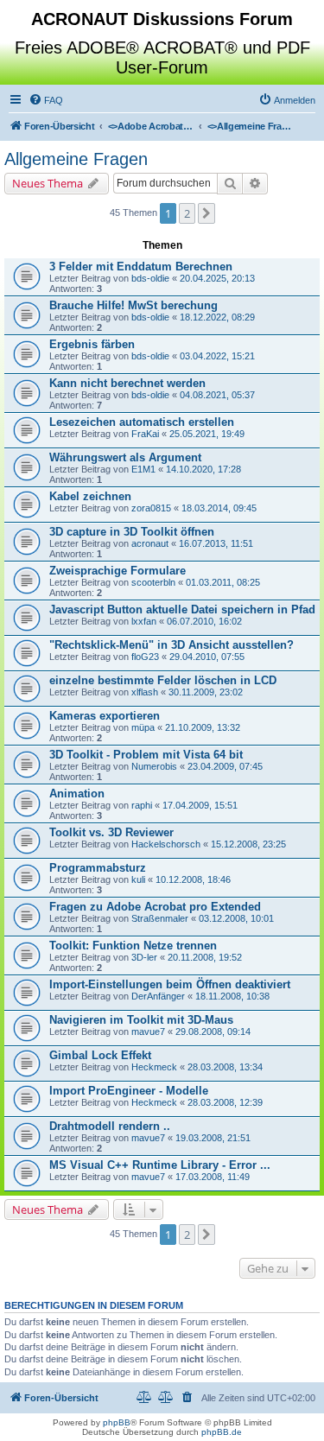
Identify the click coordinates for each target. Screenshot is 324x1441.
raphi (141, 805)
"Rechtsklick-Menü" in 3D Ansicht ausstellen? (171, 644)
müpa (143, 727)
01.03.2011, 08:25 (223, 582)
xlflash (144, 692)
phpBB (116, 1422)
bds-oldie (150, 278)
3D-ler (144, 957)
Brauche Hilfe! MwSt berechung (133, 305)
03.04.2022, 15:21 (217, 356)
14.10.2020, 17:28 (203, 469)
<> (151, 126)
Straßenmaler (159, 918)
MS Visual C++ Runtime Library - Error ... (159, 1165)
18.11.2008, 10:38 (232, 996)
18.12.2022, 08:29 (217, 317)
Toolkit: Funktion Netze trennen (133, 945)
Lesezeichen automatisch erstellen (141, 422)
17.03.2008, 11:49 (212, 1176)
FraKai (145, 433)
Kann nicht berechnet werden (127, 383)
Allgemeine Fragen (76, 158)
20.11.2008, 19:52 (205, 957)
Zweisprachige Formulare (117, 570)
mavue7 (148, 1031)
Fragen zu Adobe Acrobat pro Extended (155, 906)
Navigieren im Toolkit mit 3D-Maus (141, 1019)
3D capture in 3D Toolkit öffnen (131, 531)
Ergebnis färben (92, 344)
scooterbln (153, 582)
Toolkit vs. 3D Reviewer (111, 832)
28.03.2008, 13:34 (225, 1067)
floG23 (145, 656)
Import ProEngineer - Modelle (128, 1090)
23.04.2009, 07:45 (225, 766)
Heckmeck (154, 1067)
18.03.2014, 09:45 (219, 508)
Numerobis (154, 766)
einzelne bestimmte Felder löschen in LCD (162, 680)
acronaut (149, 543)
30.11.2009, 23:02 (205, 692)
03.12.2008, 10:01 (236, 918)
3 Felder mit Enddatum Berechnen (140, 266)
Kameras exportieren (104, 715)
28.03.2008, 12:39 (225, 1102)
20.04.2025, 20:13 (217, 278)
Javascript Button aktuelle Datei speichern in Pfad (182, 609)
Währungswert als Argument (125, 457)
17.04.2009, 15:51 (200, 805)
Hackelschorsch (165, 844)
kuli (138, 879)
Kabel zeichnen (90, 496)
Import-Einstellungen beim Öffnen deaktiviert (169, 984)
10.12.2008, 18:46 (193, 879)
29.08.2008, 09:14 (213, 1031)
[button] (206, 213)
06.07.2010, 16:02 (204, 621)
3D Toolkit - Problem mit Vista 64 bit (146, 754)
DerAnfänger (158, 996)
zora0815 (151, 508)
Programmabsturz (97, 867)
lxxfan (143, 621)
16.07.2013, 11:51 (216, 543)
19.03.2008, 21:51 (213, 1138)
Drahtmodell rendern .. (109, 1126)
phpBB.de (221, 1432)
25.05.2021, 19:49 (207, 433)
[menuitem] (46, 100)
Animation (77, 793)
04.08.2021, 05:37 (217, 395)
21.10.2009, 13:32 (202, 727)
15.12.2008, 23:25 (248, 844)
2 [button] (187, 213)
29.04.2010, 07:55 (207, 656)
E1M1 (143, 469)
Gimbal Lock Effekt (100, 1055)
